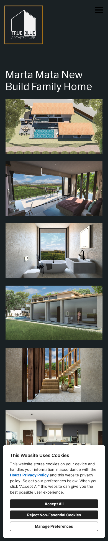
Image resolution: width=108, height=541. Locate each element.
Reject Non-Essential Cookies (54, 515)
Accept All (54, 504)
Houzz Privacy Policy (29, 475)
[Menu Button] (99, 10)
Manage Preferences (54, 526)
